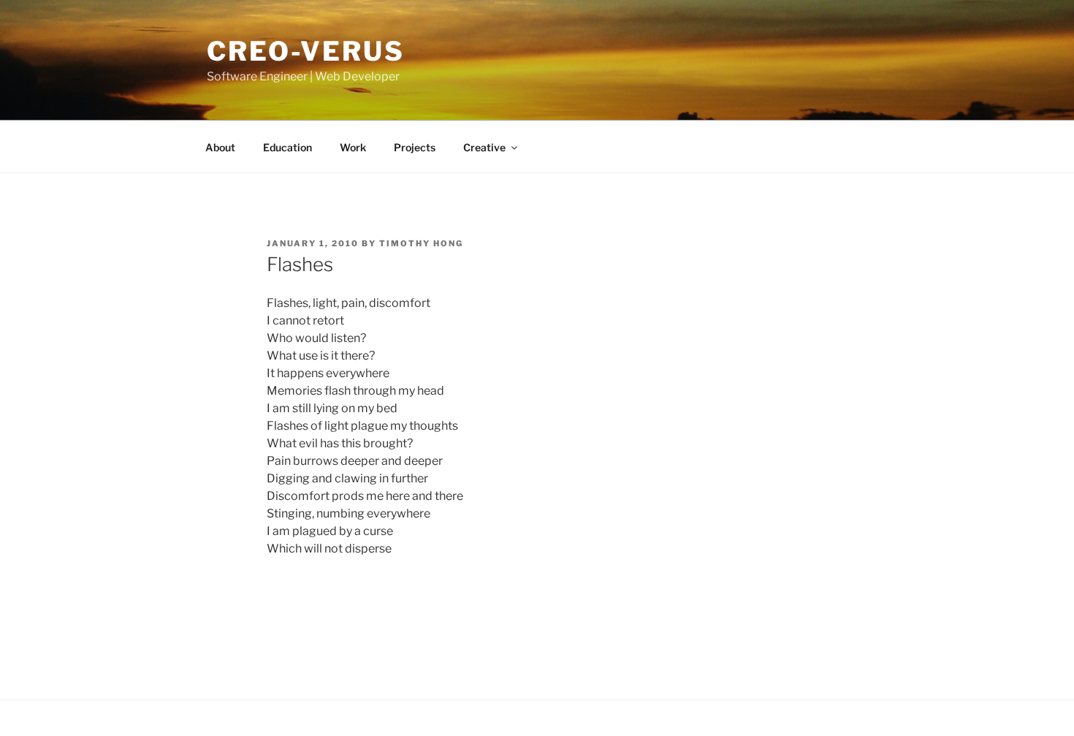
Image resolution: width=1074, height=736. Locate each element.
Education (287, 147)
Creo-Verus (306, 51)
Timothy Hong (421, 243)
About (220, 147)
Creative (484, 147)
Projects (414, 147)
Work (353, 147)
